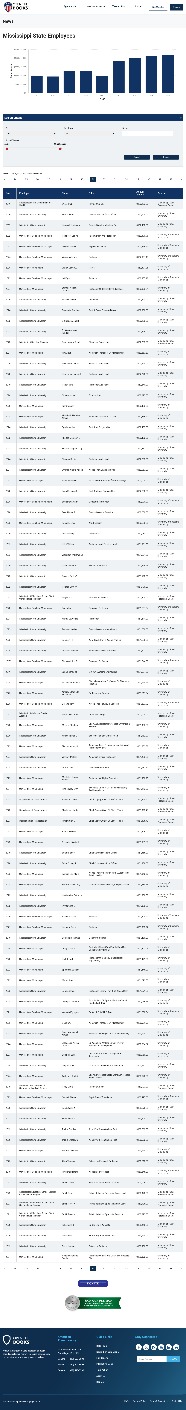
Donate (176, 7)
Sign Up (173, 1359)
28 (59, 179)
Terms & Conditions (159, 1401)
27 (48, 179)
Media (61, 1364)
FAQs (126, 1401)
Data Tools (101, 1346)
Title (91, 193)
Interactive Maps (104, 1364)
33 (115, 179)
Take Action (102, 1370)
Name (125, 128)
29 (71, 179)
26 (37, 179)
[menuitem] (70, 6)
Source (162, 193)
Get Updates (158, 7)
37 (160, 179)
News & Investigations (107, 1352)
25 (26, 179)
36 (148, 179)
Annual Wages (12, 140)
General (61, 1359)
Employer (68, 128)
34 (126, 179)
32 (104, 179)
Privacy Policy (139, 1401)
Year (8, 128)
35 (137, 179)
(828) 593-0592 (76, 1359)
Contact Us (177, 1401)
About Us (101, 1376)
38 (171, 179)
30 (82, 179)
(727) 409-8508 (76, 1364)
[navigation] (103, 6)
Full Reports (102, 1358)
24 (15, 179)
